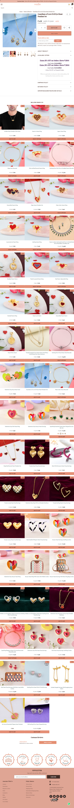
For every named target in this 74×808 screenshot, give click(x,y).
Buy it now (54, 33)
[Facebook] (50, 796)
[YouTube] (64, 796)
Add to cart (12, 139)
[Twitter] (54, 796)
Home (21, 11)
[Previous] (3, 30)
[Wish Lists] (64, 27)
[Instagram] (57, 796)
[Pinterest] (61, 796)
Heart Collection (28, 11)
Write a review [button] (48, 742)
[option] (37, 1)
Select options (37, 139)
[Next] (35, 30)
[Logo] (37, 4)
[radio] (58, 434)
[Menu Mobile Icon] (1, 4)
